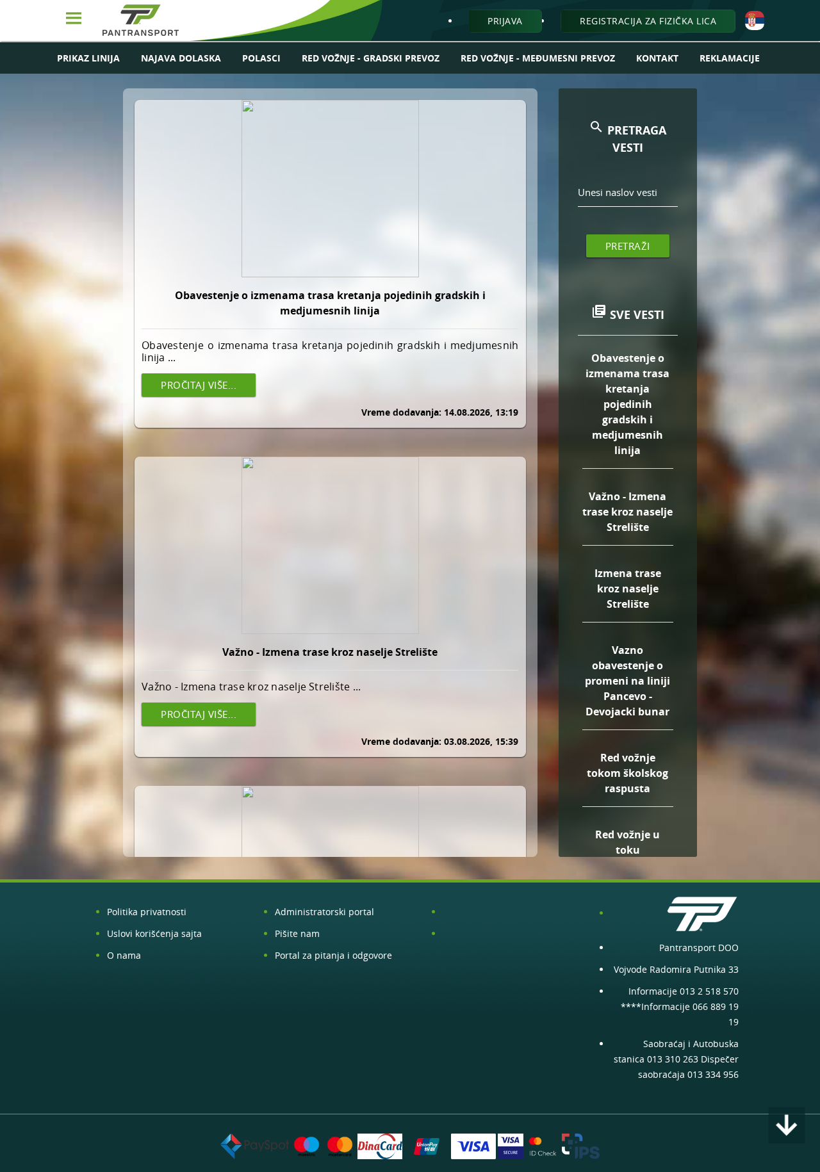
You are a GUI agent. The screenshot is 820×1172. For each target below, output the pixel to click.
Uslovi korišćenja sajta (154, 933)
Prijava (505, 21)
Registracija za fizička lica (648, 21)
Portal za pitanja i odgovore (333, 955)
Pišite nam (297, 933)
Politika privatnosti (146, 912)
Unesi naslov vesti (617, 192)
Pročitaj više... (198, 384)
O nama (124, 955)
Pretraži (627, 246)
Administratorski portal (324, 912)
